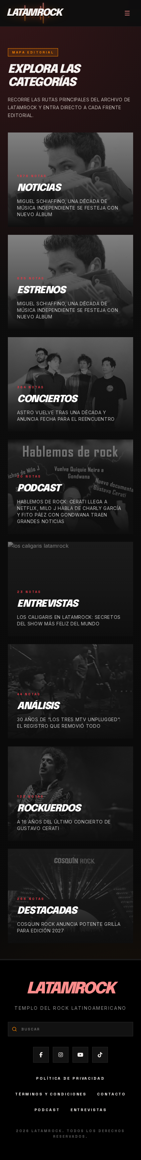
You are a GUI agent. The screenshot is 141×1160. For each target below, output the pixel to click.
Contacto (111, 1094)
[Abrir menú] (127, 13)
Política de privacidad (70, 1078)
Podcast (47, 1109)
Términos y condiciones (51, 1094)
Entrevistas (88, 1109)
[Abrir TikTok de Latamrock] (100, 1055)
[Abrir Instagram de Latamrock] (61, 1055)
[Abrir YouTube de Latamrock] (80, 1055)
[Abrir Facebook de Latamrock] (41, 1055)
